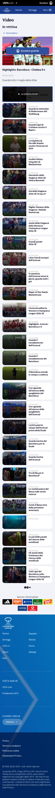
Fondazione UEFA (10, 693)
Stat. (4, 658)
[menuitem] (19, 10)
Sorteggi (6, 639)
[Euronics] (22, 608)
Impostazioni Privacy (11, 755)
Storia (31, 645)
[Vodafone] (32, 608)
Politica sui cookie (10, 750)
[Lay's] (48, 601)
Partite (5, 633)
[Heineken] (37, 601)
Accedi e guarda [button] (30, 50)
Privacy (5, 740)
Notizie (32, 639)
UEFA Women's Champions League (6, 10)
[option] (27, 94)
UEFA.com (7, 687)
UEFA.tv (6, 645)
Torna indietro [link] (11, 33)
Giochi (5, 652)
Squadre (33, 633)
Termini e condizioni (11, 745)
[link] (18, 10)
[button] (46, 10)
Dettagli (32, 652)
